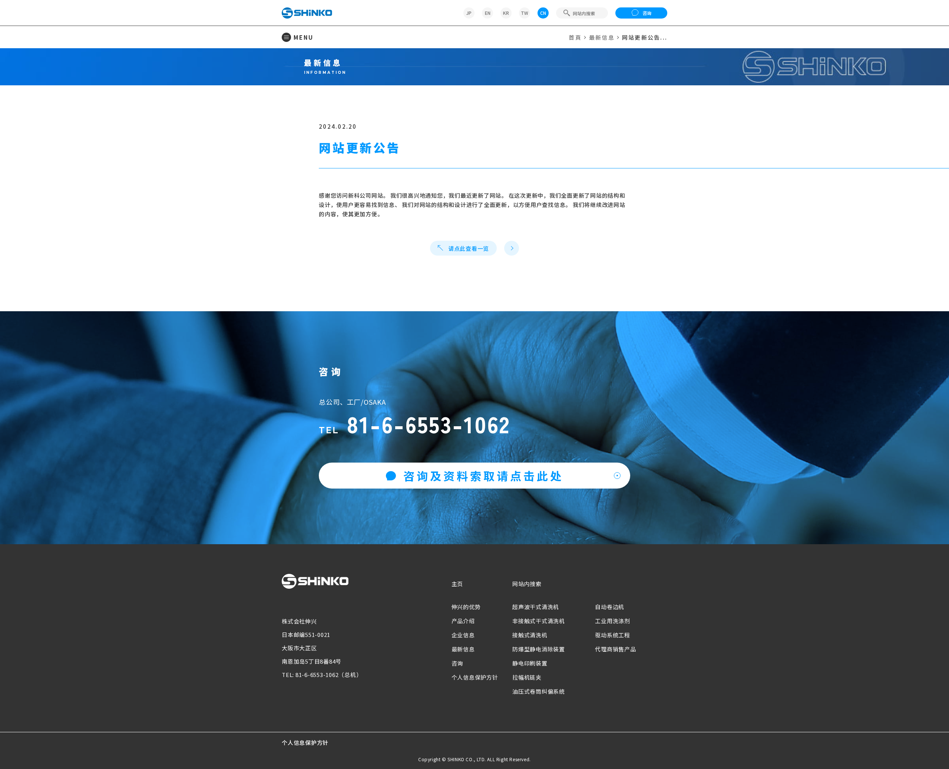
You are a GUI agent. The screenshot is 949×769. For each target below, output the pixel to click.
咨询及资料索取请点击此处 (483, 475)
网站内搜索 (527, 584)
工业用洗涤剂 (612, 621)
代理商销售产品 (615, 649)
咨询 (646, 13)
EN (487, 13)
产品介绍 (463, 621)
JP (469, 13)
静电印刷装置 (530, 663)
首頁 (575, 37)
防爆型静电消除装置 (538, 649)
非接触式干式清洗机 (538, 621)
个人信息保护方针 (475, 677)
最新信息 (602, 37)
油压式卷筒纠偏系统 (538, 691)
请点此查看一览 (468, 248)
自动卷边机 (609, 607)
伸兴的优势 (466, 607)
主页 (457, 584)
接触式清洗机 (530, 635)
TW (524, 13)
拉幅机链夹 (527, 677)
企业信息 (463, 635)
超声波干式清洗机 (535, 607)
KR (506, 13)
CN (543, 13)
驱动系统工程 (612, 635)
